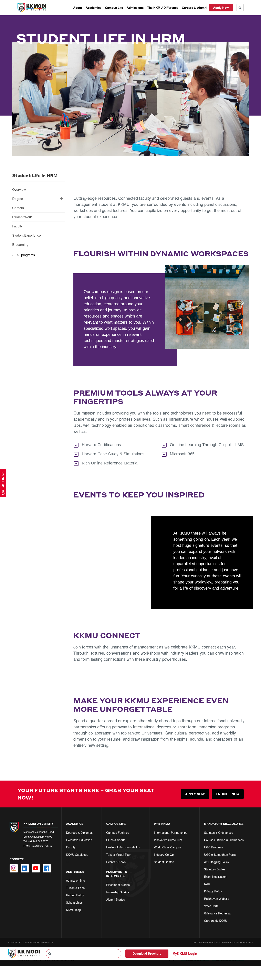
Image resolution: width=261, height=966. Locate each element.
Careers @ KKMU (215, 921)
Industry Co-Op (164, 854)
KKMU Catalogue (77, 854)
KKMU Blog (73, 910)
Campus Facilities (117, 832)
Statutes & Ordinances (218, 832)
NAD (207, 884)
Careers (18, 207)
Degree (17, 198)
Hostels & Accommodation (123, 847)
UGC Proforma (213, 847)
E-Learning (20, 244)
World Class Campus (167, 847)
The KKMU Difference (162, 7)
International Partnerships (170, 832)
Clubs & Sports (115, 840)
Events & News (116, 862)
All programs (25, 255)
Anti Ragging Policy (216, 862)
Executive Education (79, 840)
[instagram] (14, 868)
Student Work (22, 217)
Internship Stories (117, 892)
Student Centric (164, 862)
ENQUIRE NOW (228, 794)
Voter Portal (211, 906)
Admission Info (75, 880)
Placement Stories (118, 885)
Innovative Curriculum (168, 840)
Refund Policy (75, 895)
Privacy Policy (213, 891)
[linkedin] (25, 868)
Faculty (17, 226)
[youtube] (36, 868)
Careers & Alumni (194, 7)
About (77, 7)
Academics (93, 7)
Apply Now (221, 7)
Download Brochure (147, 953)
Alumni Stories (115, 899)
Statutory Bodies (214, 869)
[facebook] (47, 868)
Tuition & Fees (75, 888)
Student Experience (26, 235)
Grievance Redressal (217, 913)
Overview (19, 189)
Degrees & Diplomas (79, 832)
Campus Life (114, 7)
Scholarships (74, 902)
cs (67, 862)
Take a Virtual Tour (118, 854)
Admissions (135, 7)
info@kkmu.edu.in (42, 846)
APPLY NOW (195, 794)
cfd (68, 917)
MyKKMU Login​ (185, 953)
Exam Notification (215, 876)
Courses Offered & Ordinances (224, 840)
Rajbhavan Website (216, 899)
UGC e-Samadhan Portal (220, 854)
